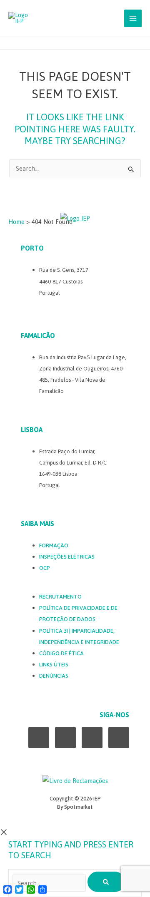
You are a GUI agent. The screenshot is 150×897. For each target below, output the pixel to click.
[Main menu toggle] (133, 18)
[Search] (106, 882)
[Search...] (50, 883)
